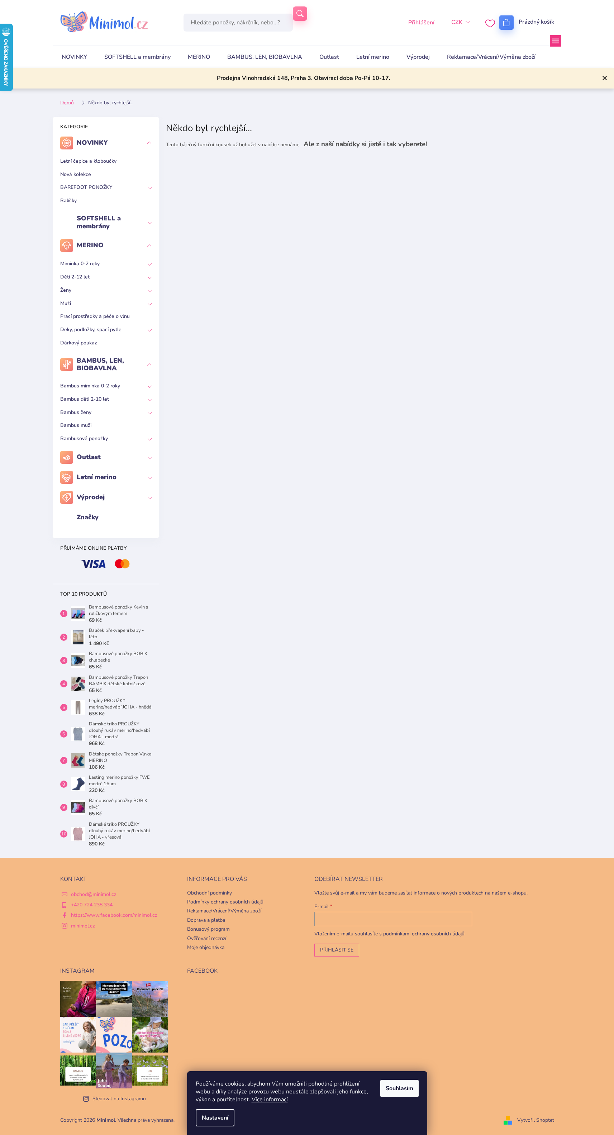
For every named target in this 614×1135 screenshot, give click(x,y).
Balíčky (68, 200)
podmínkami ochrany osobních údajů (424, 933)
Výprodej (91, 497)
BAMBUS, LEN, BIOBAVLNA (100, 364)
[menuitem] (74, 57)
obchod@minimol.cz (93, 894)
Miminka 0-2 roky (80, 263)
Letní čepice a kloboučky (88, 161)
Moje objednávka (205, 947)
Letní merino (96, 477)
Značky (88, 517)
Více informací (270, 1099)
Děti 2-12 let (75, 276)
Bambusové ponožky (84, 438)
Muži (65, 303)
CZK (456, 22)
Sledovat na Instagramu (119, 1098)
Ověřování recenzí (206, 938)
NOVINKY (92, 142)
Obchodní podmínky (209, 893)
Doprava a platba (206, 920)
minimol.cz (83, 925)
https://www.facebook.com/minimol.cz (114, 915)
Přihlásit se (336, 949)
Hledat (300, 13)
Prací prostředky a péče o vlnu (95, 316)
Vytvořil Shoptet (535, 1120)
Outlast (89, 457)
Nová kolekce (75, 174)
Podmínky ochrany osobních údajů (225, 901)
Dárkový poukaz (78, 342)
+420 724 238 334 (92, 904)
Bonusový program (208, 929)
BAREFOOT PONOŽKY (86, 187)
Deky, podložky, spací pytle (91, 329)
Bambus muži (75, 425)
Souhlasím (399, 1088)
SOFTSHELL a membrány (99, 222)
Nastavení (215, 1118)
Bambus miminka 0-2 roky (90, 385)
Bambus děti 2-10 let (84, 399)
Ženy (65, 290)
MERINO (90, 245)
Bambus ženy (75, 412)
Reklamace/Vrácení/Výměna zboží (224, 910)
